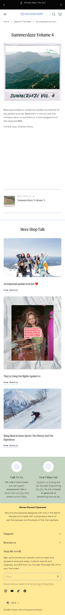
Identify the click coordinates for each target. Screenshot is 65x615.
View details (11, 290)
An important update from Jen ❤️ (21, 284)
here (21, 493)
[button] (5, 14)
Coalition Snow (17, 610)
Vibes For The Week (22, 22)
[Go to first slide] (61, 4)
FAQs (23, 497)
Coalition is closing (46, 482)
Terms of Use (35, 584)
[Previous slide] (4, 4)
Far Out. (40, 489)
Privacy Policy (48, 584)
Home (6, 22)
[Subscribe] (57, 576)
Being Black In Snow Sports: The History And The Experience (28, 437)
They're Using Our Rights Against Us (22, 376)
